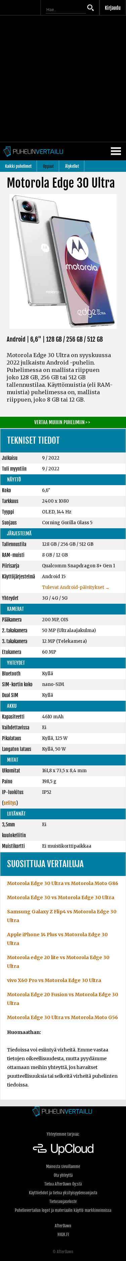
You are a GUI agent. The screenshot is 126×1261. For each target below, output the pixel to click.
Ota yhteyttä (63, 1175)
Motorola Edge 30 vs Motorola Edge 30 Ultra (60, 897)
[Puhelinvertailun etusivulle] (63, 1111)
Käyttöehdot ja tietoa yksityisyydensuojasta (63, 1192)
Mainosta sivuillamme (63, 1166)
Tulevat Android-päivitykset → (76, 587)
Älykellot (72, 166)
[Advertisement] (63, 78)
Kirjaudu (113, 8)
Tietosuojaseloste (63, 1201)
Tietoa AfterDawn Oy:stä (63, 1184)
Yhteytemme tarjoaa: (63, 1134)
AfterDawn (63, 1225)
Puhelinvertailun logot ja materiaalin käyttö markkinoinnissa (63, 1210)
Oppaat (48, 166)
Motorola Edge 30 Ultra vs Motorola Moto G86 (62, 883)
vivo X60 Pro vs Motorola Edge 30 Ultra (54, 980)
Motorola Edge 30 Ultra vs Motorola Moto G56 (62, 1017)
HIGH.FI (63, 1234)
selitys (10, 803)
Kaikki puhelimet (18, 166)
